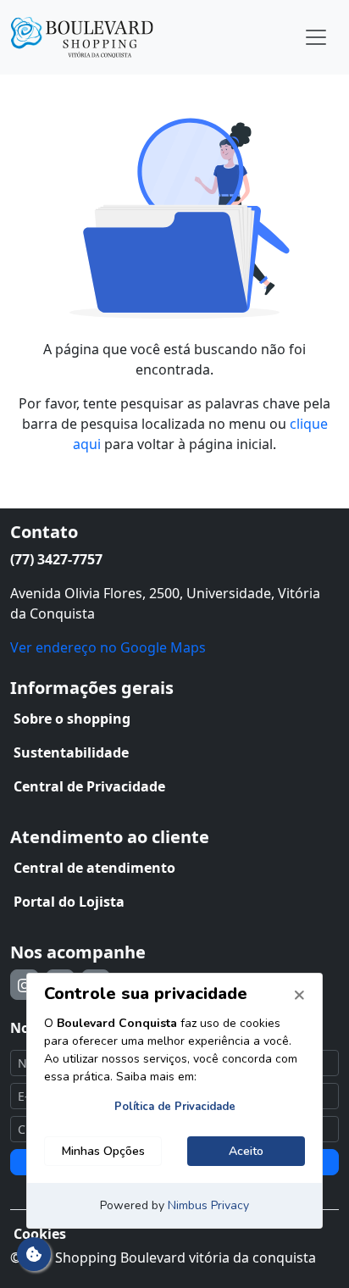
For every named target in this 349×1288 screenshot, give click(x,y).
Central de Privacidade (89, 786)
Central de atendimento (94, 867)
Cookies (40, 1233)
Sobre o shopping (72, 718)
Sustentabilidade (71, 752)
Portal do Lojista (69, 901)
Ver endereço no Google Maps (108, 647)
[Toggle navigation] (316, 37)
